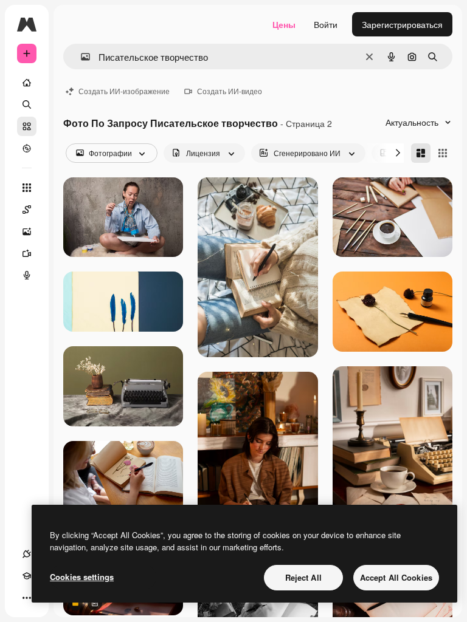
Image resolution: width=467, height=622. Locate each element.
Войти (325, 24)
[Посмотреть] (26, 148)
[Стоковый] (26, 126)
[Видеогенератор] (26, 253)
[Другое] (26, 597)
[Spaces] (26, 209)
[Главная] (26, 82)
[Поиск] (26, 104)
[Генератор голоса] (26, 275)
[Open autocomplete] (80, 56)
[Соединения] (26, 554)
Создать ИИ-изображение (124, 91)
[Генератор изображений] (26, 231)
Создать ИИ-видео (229, 91)
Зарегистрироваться (402, 24)
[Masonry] (421, 153)
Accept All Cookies (396, 577)
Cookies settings (82, 577)
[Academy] (26, 576)
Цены (284, 24)
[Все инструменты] (26, 187)
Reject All (303, 577)
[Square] (442, 153)
